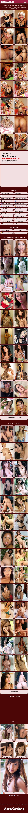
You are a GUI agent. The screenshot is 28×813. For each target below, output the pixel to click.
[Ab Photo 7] (21, 71)
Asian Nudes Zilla (6, 232)
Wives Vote (18, 218)
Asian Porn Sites (20, 203)
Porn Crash (4, 208)
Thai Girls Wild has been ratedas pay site (10, 157)
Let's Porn (4, 196)
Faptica (18, 223)
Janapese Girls (5, 201)
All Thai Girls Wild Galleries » (14, 417)
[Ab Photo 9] (21, 89)
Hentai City (18, 196)
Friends (14, 190)
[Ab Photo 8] (7, 89)
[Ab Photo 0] (7, 18)
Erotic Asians (19, 213)
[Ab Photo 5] (21, 53)
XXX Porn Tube (19, 201)
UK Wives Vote (19, 221)
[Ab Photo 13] (21, 124)
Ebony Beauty (5, 213)
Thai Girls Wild (20, 6)
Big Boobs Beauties (6, 198)
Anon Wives (5, 218)
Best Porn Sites (5, 216)
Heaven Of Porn (6, 206)
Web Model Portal (6, 203)
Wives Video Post (20, 216)
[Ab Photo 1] (21, 18)
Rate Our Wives (6, 221)
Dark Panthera (19, 211)
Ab (10, 6)
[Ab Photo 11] (21, 106)
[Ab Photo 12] (7, 124)
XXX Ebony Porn (20, 230)
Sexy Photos (5, 223)
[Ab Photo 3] (21, 36)
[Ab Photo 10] (7, 106)
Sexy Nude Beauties (21, 198)
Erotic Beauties (5, 193)
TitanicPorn (4, 211)
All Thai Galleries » (14, 691)
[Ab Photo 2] (7, 36)
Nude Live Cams (14, 696)
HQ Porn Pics (19, 206)
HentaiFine (18, 193)
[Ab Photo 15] (21, 141)
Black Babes (19, 208)
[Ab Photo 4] (7, 53)
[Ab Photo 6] (7, 71)
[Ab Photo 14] (7, 141)
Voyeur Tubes (19, 232)
